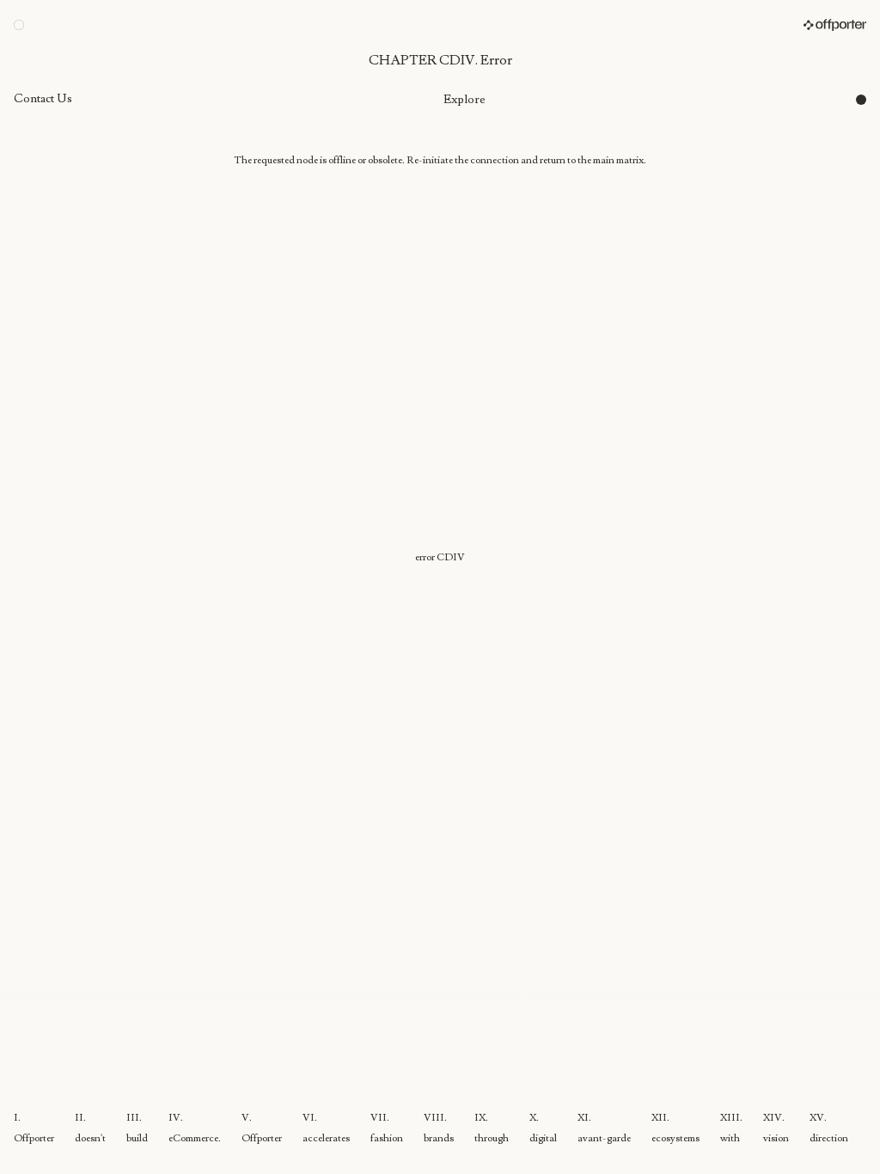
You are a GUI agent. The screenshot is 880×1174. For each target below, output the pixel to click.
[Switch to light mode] (19, 25)
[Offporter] (835, 25)
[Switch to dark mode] (861, 100)
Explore (464, 99)
